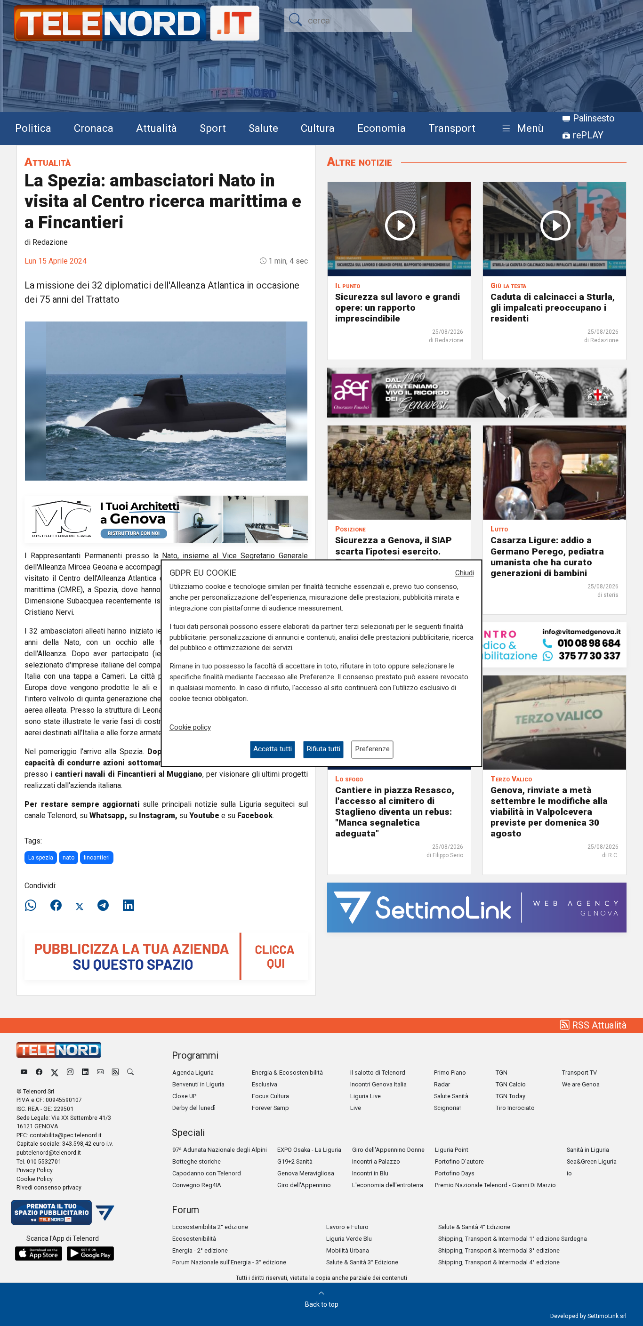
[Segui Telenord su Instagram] (70, 1072)
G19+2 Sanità (295, 1161)
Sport (213, 128)
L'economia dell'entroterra (387, 1185)
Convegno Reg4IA (196, 1185)
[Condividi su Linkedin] (128, 905)
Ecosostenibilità (194, 1238)
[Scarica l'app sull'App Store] (38, 1253)
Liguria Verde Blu (349, 1238)
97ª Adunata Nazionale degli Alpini (219, 1149)
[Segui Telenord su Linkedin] (85, 1072)
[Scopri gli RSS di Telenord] (115, 1072)
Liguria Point (451, 1149)
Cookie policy (190, 727)
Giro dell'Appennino (304, 1185)
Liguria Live (365, 1096)
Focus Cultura (270, 1096)
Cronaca (93, 128)
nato (68, 857)
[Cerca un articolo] (130, 1072)
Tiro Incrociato (515, 1107)
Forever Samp (270, 1107)
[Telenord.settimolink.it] (166, 955)
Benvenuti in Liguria (198, 1084)
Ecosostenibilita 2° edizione (210, 1226)
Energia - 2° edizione (200, 1250)
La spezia (40, 857)
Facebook (255, 815)
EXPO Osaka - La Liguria (309, 1149)
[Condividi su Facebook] (56, 905)
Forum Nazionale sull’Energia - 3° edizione (229, 1262)
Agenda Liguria (193, 1072)
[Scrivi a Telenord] (100, 1072)
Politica (33, 128)
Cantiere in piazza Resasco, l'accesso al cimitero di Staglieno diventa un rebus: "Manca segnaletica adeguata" (394, 812)
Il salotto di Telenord (377, 1072)
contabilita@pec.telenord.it (66, 1135)
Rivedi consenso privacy (48, 1187)
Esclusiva (264, 1084)
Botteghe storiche (196, 1161)
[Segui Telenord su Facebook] (39, 1072)
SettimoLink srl (607, 1315)
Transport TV (579, 1072)
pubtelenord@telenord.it (48, 1152)
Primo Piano (450, 1072)
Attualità (156, 128)
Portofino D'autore (459, 1161)
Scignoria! (447, 1107)
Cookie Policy (34, 1178)
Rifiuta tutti (323, 749)
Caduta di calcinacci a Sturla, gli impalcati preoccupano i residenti (552, 307)
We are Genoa (581, 1084)
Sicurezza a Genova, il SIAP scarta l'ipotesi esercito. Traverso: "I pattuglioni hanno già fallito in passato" (398, 556)
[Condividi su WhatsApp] (33, 905)
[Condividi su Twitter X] (79, 905)
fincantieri (97, 857)
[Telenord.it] (62, 1211)
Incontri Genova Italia (378, 1084)
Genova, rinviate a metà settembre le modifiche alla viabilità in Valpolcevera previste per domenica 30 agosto (549, 812)
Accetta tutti (272, 749)
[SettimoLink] (477, 906)
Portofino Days (454, 1173)
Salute (263, 128)
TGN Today (510, 1096)
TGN (501, 1072)
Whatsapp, (108, 815)
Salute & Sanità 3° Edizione (362, 1262)
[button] (521, 128)
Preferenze (372, 749)
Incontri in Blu (370, 1173)
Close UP (184, 1096)
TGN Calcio (511, 1084)
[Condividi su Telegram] (103, 905)
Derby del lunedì (194, 1107)
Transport (451, 128)
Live (355, 1107)
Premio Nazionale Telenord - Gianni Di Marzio (495, 1185)
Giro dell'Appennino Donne (388, 1149)
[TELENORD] (58, 1050)
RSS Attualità (598, 1025)
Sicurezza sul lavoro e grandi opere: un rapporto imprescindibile (397, 307)
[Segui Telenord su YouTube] (24, 1072)
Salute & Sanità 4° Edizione (474, 1226)
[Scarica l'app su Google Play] (90, 1253)
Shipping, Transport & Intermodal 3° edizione (499, 1250)
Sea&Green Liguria (592, 1161)
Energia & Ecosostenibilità (287, 1072)
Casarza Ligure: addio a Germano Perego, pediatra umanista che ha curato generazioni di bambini (547, 556)
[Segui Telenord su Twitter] (55, 1072)
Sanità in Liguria (588, 1149)
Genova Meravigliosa (305, 1173)
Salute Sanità (451, 1096)
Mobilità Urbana (347, 1250)
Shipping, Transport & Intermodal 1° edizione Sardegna (512, 1238)
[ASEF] (477, 392)
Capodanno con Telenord (206, 1173)
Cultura (318, 128)
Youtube (204, 815)
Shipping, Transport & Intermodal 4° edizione (499, 1262)
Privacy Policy (34, 1169)
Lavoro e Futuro (347, 1226)
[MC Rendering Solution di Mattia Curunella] (166, 518)
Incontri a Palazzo (376, 1161)
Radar (442, 1084)
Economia (381, 128)
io (569, 1173)
